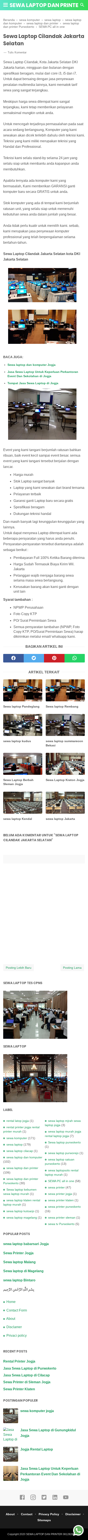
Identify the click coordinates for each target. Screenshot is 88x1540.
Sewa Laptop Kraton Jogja (65, 780)
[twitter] (34, 658)
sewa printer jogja (60, 1194)
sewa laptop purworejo (63, 1153)
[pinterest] (54, 658)
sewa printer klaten (61, 1200)
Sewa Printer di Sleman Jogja (26, 1382)
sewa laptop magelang (21, 1217)
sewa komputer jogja (37, 1411)
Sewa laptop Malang (19, 1262)
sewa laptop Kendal (17, 819)
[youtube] (66, 1499)
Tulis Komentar (17, 52)
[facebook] (13, 658)
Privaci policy (16, 1335)
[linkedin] (55, 1499)
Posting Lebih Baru (18, 967)
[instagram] (33, 1499)
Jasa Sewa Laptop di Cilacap (26, 1375)
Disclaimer (73, 1514)
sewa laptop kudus (17, 741)
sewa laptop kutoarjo (20, 1211)
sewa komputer (16, 1138)
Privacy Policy (49, 1514)
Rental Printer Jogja (19, 1361)
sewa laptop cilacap (19, 1151)
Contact (26, 1514)
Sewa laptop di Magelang (23, 1271)
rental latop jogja (17, 1120)
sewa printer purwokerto (64, 1206)
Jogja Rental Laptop (36, 1449)
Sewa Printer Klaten (19, 1389)
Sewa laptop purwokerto (64, 1142)
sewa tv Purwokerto (61, 1224)
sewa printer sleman (61, 1217)
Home (11, 1302)
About (10, 1318)
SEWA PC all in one (61, 1181)
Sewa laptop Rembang (62, 706)
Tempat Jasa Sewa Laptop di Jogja (32, 383)
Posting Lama (72, 967)
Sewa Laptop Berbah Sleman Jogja (18, 782)
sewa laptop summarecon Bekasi (64, 743)
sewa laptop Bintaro (19, 1280)
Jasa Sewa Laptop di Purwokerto (29, 1368)
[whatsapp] (75, 658)
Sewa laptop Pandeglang (21, 706)
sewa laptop (14, 1144)
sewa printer (56, 1187)
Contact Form (16, 1310)
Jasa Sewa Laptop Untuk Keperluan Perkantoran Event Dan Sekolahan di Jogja (42, 374)
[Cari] (82, 6)
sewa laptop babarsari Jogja (26, 1244)
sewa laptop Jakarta (60, 819)
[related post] (22, 690)
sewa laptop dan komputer (24, 1157)
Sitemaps (44, 1520)
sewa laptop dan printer (22, 1168)
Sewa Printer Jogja (18, 1253)
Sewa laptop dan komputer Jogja (31, 364)
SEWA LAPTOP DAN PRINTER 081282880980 (53, 1534)
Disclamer (14, 1327)
